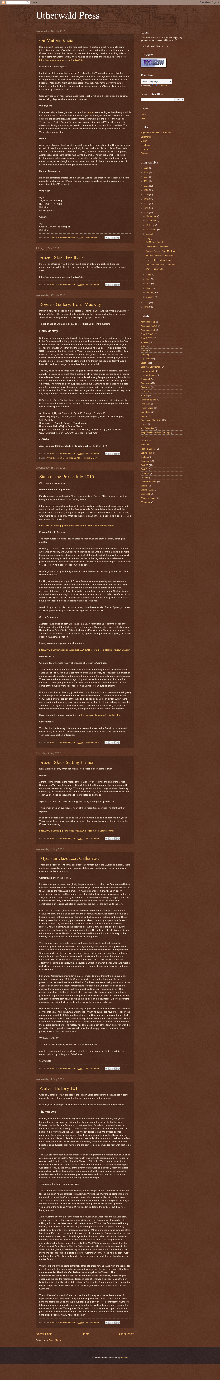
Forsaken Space (148, 400)
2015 (146, 212)
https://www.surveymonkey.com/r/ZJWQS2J (61, 60)
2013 (146, 307)
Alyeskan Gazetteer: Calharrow (69, 858)
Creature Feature (148, 375)
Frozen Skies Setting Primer (66, 762)
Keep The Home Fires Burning (155, 432)
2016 (146, 208)
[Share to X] (112, 237)
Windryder (145, 502)
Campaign (145, 354)
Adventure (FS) (148, 330)
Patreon (144, 153)
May (148, 279)
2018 (146, 199)
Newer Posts (44, 1334)
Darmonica (146, 383)
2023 (146, 177)
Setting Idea (146, 453)
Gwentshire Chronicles (151, 420)
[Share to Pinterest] (118, 237)
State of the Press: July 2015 (66, 476)
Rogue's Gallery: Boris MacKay (70, 304)
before (90, 112)
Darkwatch (145, 379)
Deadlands (145, 387)
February (150, 292)
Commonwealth (148, 371)
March (149, 288)
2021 (146, 186)
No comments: (93, 237)
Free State (145, 404)
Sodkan (144, 457)
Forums (144, 149)
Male (79, 458)
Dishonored (146, 391)
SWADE (144, 465)
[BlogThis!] (109, 237)
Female (144, 395)
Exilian (144, 141)
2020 (146, 190)
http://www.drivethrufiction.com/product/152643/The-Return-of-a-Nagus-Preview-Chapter (84, 650)
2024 (146, 172)
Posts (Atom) (55, 1340)
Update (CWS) (147, 490)
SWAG (144, 469)
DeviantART (146, 137)
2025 (146, 168)
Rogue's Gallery (90, 458)
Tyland (144, 477)
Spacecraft (146, 461)
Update (144, 486)
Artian (143, 346)
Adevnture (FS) (148, 322)
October (150, 225)
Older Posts (126, 1334)
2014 (146, 302)
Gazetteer (145, 412)
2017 (146, 203)
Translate (163, 85)
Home (86, 1334)
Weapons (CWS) (148, 498)
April (148, 283)
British (144, 350)
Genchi (144, 416)
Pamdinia (145, 444)
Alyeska (50, 458)
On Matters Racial (57, 40)
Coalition (145, 363)
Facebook (145, 145)
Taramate (145, 473)
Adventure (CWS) (149, 326)
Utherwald (145, 494)
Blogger (124, 1357)
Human (72, 458)
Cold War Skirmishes (150, 367)
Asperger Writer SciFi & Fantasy (156, 132)
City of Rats (146, 358)
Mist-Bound (146, 440)
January (150, 297)
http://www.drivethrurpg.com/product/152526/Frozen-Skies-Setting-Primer (76, 525)
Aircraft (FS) (146, 338)
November (151, 220)
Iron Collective (147, 428)
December (151, 216)
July (148, 238)
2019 (146, 194)
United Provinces (149, 481)
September (151, 229)
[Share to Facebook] (115, 237)
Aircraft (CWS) (147, 334)
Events (144, 118)
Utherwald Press (68, 14)
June (149, 275)
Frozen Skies (61, 458)
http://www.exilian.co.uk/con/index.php (100, 715)
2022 (146, 181)
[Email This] (106, 237)
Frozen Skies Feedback (61, 257)
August (150, 234)
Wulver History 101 (58, 1088)
